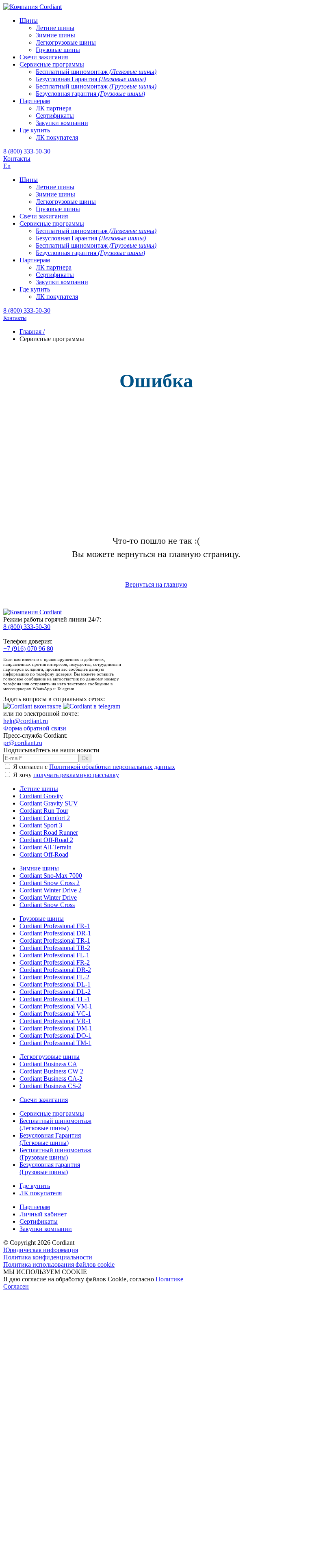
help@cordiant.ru (25, 720)
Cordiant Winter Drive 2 (51, 890)
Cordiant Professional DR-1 (55, 933)
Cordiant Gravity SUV (49, 803)
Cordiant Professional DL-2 (55, 991)
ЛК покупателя (41, 1193)
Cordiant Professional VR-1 (55, 1020)
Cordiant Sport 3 (41, 825)
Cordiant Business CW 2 (51, 1071)
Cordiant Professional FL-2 (54, 977)
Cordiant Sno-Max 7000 (51, 875)
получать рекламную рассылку (76, 774)
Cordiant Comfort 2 (45, 817)
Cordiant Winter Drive (48, 897)
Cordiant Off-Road (44, 854)
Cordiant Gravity (41, 796)
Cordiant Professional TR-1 (55, 940)
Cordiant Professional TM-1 (55, 1042)
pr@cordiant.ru (22, 742)
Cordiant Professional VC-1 (55, 1013)
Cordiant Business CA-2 (51, 1078)
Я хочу (65, 774)
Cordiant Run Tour (44, 810)
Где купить (35, 1185)
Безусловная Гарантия (50, 1139)
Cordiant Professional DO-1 (55, 1035)
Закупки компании (46, 1228)
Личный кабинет (43, 1214)
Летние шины (39, 788)
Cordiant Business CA (48, 1063)
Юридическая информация (40, 1249)
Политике (169, 1279)
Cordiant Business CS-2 (50, 1085)
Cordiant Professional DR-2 (55, 969)
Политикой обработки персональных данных (112, 766)
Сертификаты (39, 1221)
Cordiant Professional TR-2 (55, 947)
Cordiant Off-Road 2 (46, 839)
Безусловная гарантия (50, 1168)
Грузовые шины (42, 918)
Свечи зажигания (44, 1099)
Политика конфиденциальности (47, 1257)
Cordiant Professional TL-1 (55, 999)
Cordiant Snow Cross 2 (50, 882)
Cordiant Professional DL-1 (55, 984)
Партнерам (35, 1206)
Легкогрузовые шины (50, 1056)
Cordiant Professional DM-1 (56, 1028)
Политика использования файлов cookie (59, 1264)
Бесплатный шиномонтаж (55, 1124)
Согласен (16, 1286)
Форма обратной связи (34, 728)
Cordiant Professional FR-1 (55, 925)
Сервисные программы (52, 1113)
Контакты (16, 158)
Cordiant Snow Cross (47, 904)
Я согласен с (93, 766)
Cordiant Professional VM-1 (56, 1006)
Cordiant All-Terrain (46, 847)
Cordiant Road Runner (49, 832)
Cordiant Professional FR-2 (55, 962)
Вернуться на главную (156, 584)
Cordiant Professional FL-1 (54, 955)
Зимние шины (39, 868)
